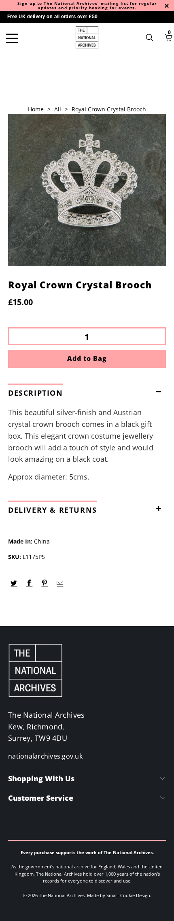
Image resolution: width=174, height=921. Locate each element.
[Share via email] (60, 583)
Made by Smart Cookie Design (118, 895)
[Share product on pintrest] (45, 583)
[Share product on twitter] (14, 583)
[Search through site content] (152, 37)
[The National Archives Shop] (87, 37)
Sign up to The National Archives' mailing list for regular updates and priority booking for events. (87, 5)
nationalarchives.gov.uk (45, 756)
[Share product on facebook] (29, 583)
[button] (87, 391)
